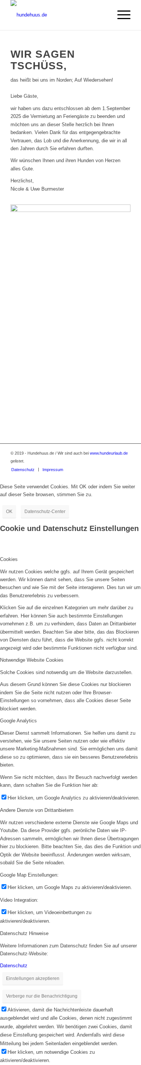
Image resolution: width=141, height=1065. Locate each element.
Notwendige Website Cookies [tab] (32, 660)
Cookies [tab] (9, 559)
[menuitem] (120, 15)
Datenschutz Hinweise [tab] (24, 933)
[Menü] (120, 15)
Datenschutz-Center (44, 511)
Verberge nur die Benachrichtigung (41, 996)
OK (9, 511)
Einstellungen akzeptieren (32, 978)
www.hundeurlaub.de (109, 453)
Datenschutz (13, 965)
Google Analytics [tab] (18, 720)
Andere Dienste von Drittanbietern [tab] (36, 810)
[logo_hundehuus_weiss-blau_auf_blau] (58, 15)
